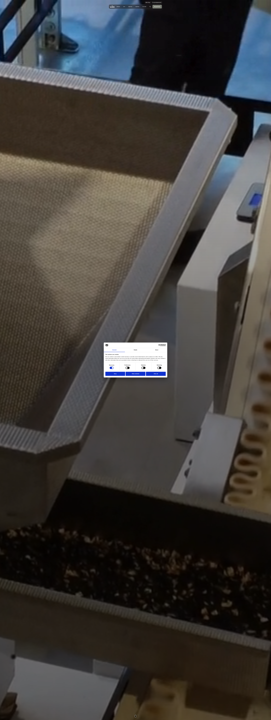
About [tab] (156, 349)
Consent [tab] (114, 349)
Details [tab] (135, 349)
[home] (112, 7)
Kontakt (144, 6)
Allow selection (135, 373)
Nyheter (130, 6)
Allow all (156, 373)
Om (124, 6)
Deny (115, 373)
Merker (118, 6)
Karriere (137, 6)
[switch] (128, 368)
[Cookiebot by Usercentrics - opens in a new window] (159, 345)
